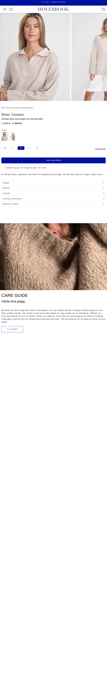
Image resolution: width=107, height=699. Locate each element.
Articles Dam (12, 108)
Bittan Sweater (26, 108)
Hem (3, 108)
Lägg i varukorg (53, 160)
